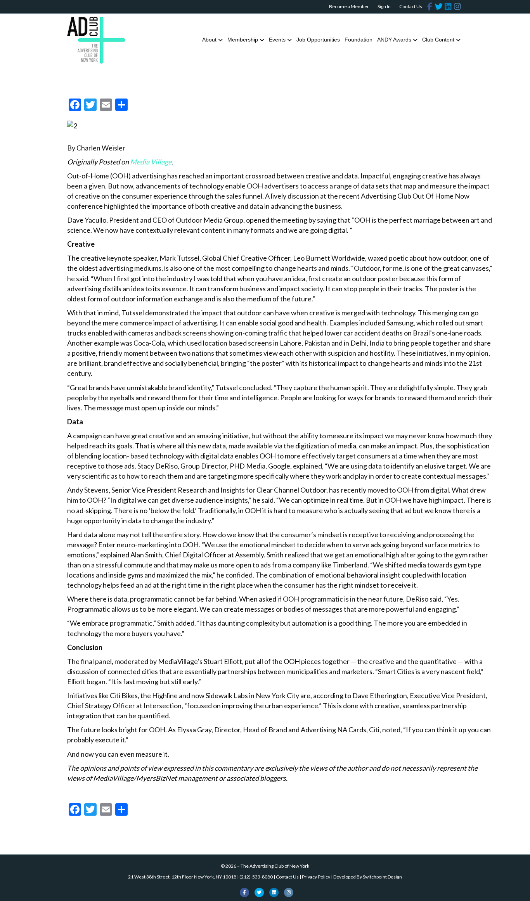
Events (277, 39)
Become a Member (349, 6)
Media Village (150, 161)
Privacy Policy (316, 877)
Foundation (358, 39)
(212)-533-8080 (256, 877)
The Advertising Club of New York (275, 866)
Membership (242, 39)
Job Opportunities (318, 39)
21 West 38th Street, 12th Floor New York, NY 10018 (182, 877)
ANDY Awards (394, 39)
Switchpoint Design (382, 877)
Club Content (438, 39)
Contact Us (410, 6)
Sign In (384, 6)
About (209, 39)
